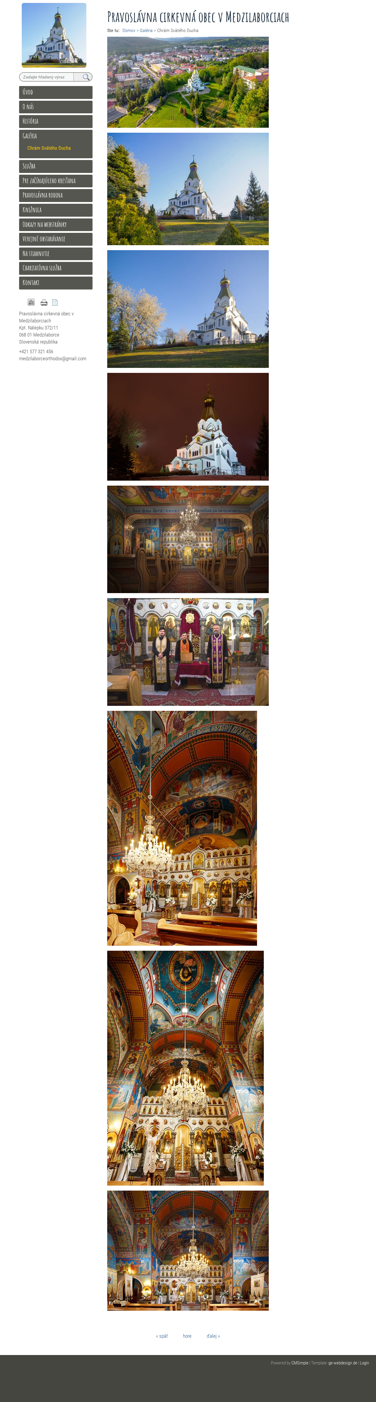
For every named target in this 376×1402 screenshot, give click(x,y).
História (30, 121)
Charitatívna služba (42, 267)
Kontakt (31, 282)
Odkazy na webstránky (45, 224)
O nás (28, 106)
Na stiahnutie (36, 253)
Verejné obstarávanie (44, 238)
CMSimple (299, 1363)
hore (187, 1336)
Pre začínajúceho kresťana (49, 180)
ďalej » (213, 1336)
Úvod (28, 91)
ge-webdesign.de (342, 1363)
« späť (162, 1336)
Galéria (30, 135)
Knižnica (32, 209)
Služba (29, 165)
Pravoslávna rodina (43, 195)
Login (364, 1363)
